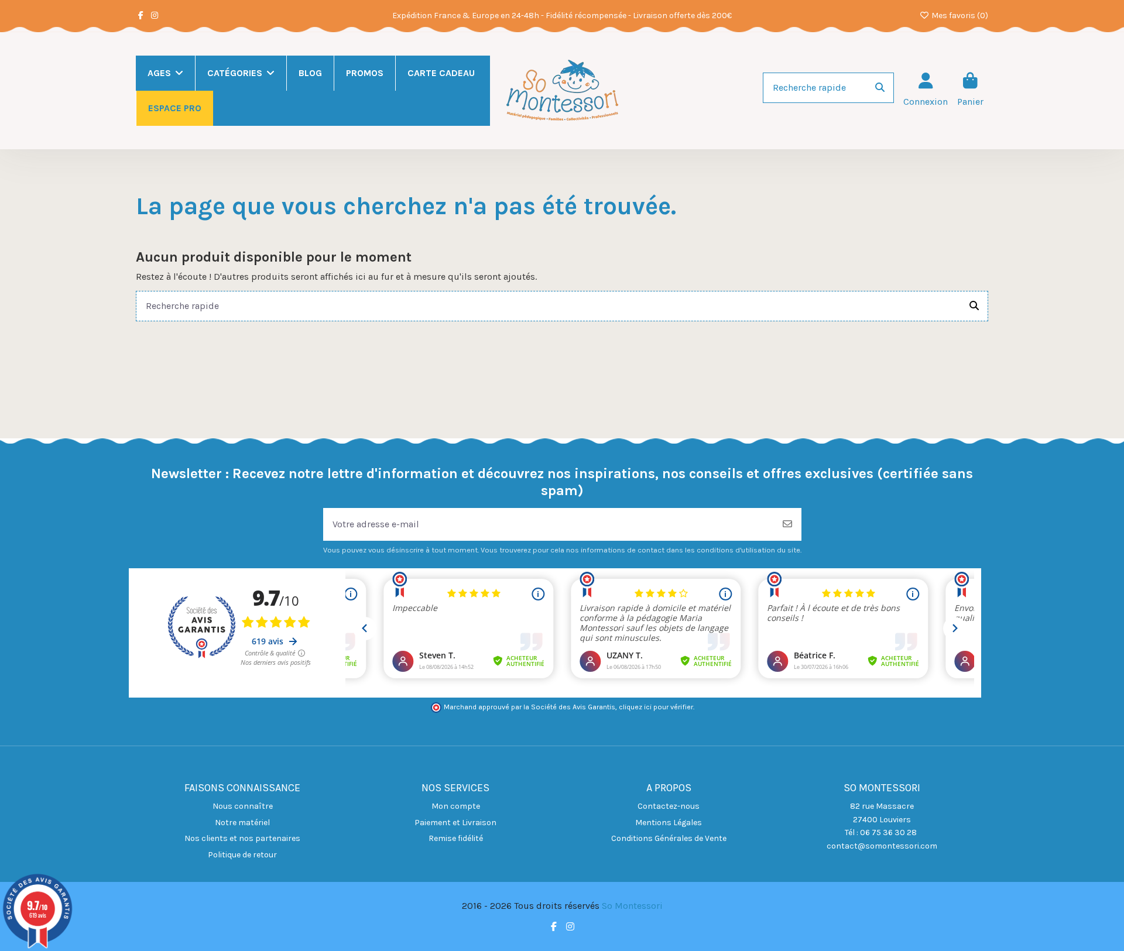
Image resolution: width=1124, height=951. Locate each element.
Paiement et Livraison (455, 823)
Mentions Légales (668, 823)
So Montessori (632, 905)
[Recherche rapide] (880, 88)
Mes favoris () (959, 15)
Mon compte (455, 806)
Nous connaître (243, 806)
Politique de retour (242, 855)
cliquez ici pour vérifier (656, 707)
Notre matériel (242, 823)
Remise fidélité (456, 838)
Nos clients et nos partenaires (242, 838)
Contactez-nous (669, 806)
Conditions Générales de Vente (669, 838)
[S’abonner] (787, 524)
